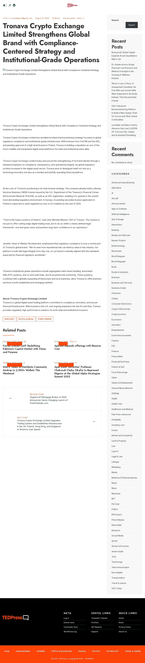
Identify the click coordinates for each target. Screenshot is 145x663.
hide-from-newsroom (121, 414)
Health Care (117, 404)
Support (94, 631)
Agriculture (116, 188)
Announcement (69, 18)
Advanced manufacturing (123, 182)
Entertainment (118, 330)
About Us (123, 631)
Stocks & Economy (120, 546)
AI (112, 193)
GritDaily (115, 393)
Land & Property (119, 441)
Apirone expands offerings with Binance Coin (77, 347)
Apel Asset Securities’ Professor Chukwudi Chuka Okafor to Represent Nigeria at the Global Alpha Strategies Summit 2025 (77, 371)
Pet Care (115, 504)
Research (116, 530)
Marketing (116, 467)
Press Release (118, 520)
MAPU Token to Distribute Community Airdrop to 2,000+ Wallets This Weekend (25, 370)
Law (113, 446)
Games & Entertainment (122, 383)
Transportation (118, 578)
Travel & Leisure (119, 583)
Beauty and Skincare (121, 235)
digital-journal (26, 319)
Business (116, 277)
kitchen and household (122, 435)
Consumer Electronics (122, 304)
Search (115, 20)
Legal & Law (117, 456)
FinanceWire (117, 356)
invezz (115, 430)
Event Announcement (121, 335)
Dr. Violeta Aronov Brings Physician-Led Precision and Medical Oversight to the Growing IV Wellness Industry (124, 71)
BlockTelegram (118, 256)
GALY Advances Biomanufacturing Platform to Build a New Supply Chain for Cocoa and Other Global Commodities (124, 113)
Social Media (117, 536)
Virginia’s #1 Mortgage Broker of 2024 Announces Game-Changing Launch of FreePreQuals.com (49, 398)
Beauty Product (119, 240)
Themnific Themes (99, 618)
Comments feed (71, 627)
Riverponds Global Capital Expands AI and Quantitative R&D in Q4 (124, 55)
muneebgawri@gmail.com (21, 18)
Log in (66, 618)
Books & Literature (120, 272)
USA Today (117, 588)
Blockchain (117, 251)
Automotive (117, 225)
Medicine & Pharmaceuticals (124, 478)
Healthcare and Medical (122, 409)
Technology (117, 562)
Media (114, 472)
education (116, 325)
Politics (115, 509)
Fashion (115, 341)
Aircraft (115, 198)
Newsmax (116, 493)
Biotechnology (118, 246)
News (114, 488)
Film (113, 346)
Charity (115, 298)
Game (114, 377)
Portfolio (95, 622)
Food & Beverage (119, 372)
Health (114, 398)
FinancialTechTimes (120, 362)
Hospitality (116, 420)
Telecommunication (120, 567)
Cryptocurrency (119, 314)
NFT (113, 499)
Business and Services (122, 283)
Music (114, 483)
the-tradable (117, 572)
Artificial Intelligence (121, 214)
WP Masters (96, 627)
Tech (114, 557)
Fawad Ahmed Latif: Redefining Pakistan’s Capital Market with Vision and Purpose (24, 349)
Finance (63, 343)
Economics (117, 319)
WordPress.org (70, 631)
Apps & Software (119, 209)
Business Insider (119, 288)
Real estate (116, 525)
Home (121, 618)
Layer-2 (115, 451)
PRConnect (117, 515)
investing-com (118, 425)
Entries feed (69, 622)
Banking (115, 230)
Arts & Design (118, 219)
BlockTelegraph (119, 261)
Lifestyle (115, 462)
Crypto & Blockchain (121, 309)
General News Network (122, 388)
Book (114, 267)
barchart (9, 319)
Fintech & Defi (118, 367)
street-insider (44, 319)
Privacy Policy (125, 627)
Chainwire (116, 293)
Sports (115, 541)
